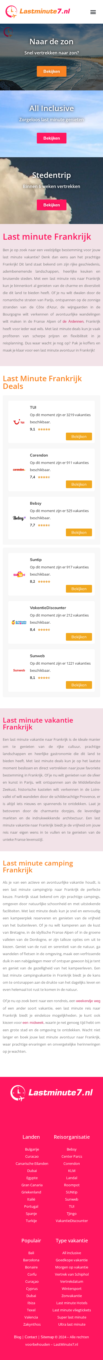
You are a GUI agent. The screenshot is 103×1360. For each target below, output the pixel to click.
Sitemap (47, 1337)
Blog (17, 1337)
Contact (31, 1337)
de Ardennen (73, 321)
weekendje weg (88, 1001)
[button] (93, 11)
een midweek (33, 1023)
